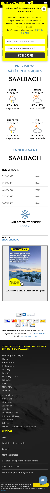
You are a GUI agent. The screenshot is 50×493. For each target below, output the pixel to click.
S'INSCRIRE (25, 55)
